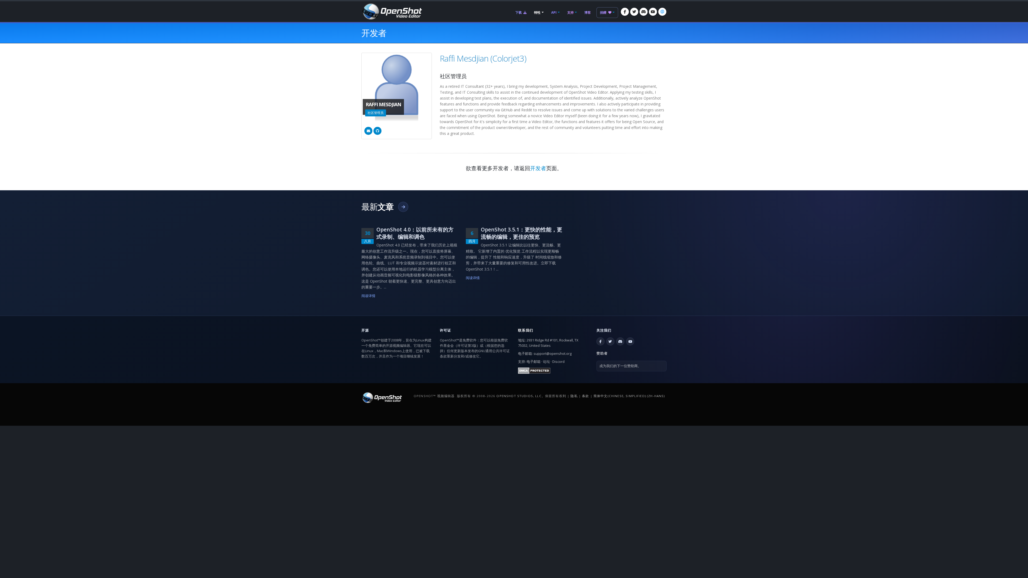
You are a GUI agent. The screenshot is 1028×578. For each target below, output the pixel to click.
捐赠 (603, 12)
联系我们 (525, 330)
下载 (519, 12)
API (554, 12)
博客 (587, 12)
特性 (537, 12)
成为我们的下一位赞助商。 (620, 366)
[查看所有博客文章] (403, 207)
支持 (570, 12)
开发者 (538, 168)
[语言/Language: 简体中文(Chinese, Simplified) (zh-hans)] (662, 12)
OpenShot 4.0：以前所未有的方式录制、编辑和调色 (414, 233)
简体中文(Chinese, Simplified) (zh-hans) (629, 396)
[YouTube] (653, 12)
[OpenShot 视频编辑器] (381, 397)
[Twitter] (634, 12)
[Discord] (644, 12)
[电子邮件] (368, 131)
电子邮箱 (534, 361)
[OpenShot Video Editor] (391, 11)
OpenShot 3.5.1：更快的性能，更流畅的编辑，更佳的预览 (521, 233)
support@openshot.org (553, 353)
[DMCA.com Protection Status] (534, 370)
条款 (585, 396)
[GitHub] (377, 131)
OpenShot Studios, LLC (518, 396)
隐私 (573, 396)
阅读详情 (368, 296)
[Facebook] (625, 12)
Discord (558, 361)
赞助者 (602, 353)
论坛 (546, 361)
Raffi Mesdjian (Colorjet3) (483, 58)
